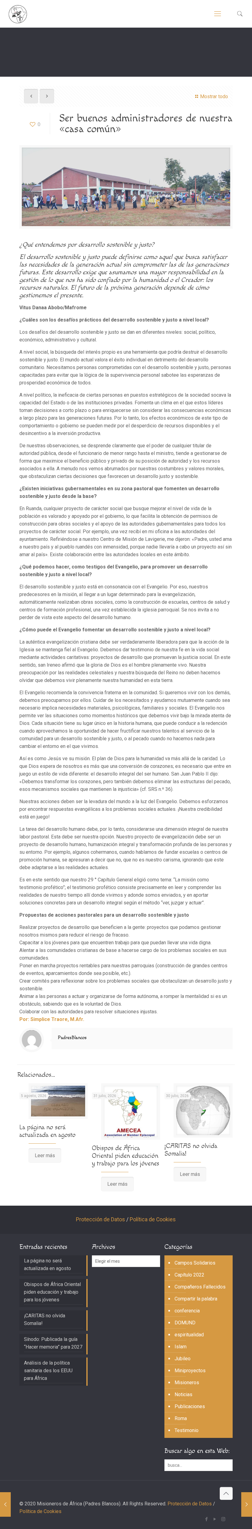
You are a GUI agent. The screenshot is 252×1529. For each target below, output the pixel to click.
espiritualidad (189, 1335)
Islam (181, 1347)
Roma (181, 1418)
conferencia (187, 1311)
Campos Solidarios (195, 1263)
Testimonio (187, 1430)
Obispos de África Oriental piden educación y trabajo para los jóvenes (125, 1155)
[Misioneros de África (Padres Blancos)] (18, 14)
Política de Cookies (153, 1219)
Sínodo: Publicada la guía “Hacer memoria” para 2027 (53, 1343)
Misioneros (187, 1382)
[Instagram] (223, 1519)
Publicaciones (190, 1406)
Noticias (183, 1394)
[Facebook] (206, 1519)
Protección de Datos (100, 1219)
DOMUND (185, 1323)
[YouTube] (215, 1519)
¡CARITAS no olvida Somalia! (44, 1319)
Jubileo (183, 1358)
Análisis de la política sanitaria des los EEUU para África (48, 1370)
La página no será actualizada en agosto (47, 1131)
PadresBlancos (72, 1037)
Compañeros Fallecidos (200, 1287)
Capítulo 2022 (189, 1275)
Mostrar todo (214, 96)
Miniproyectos (190, 1370)
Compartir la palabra (196, 1299)
